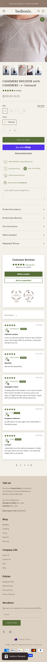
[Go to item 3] (22, 70)
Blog (4, 568)
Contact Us (7, 559)
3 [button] (24, 465)
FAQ (4, 563)
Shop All (6, 537)
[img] (10, 325)
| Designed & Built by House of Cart (29, 645)
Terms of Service (9, 594)
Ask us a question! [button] (23, 280)
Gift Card (6, 541)
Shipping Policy (8, 582)
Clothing (6, 529)
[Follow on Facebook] (4, 632)
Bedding (6, 524)
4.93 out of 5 (30, 265)
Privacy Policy (8, 590)
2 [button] (20, 465)
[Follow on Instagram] (10, 632)
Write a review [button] (23, 274)
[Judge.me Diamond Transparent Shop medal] (29, 295)
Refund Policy (8, 586)
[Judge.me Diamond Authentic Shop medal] (16, 295)
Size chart (40, 106)
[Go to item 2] (14, 70)
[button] (8, 90)
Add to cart (23, 140)
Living (5, 533)
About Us (6, 555)
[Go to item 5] (38, 70)
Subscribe (11, 623)
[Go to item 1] (6, 70)
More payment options (23, 153)
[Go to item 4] (30, 70)
